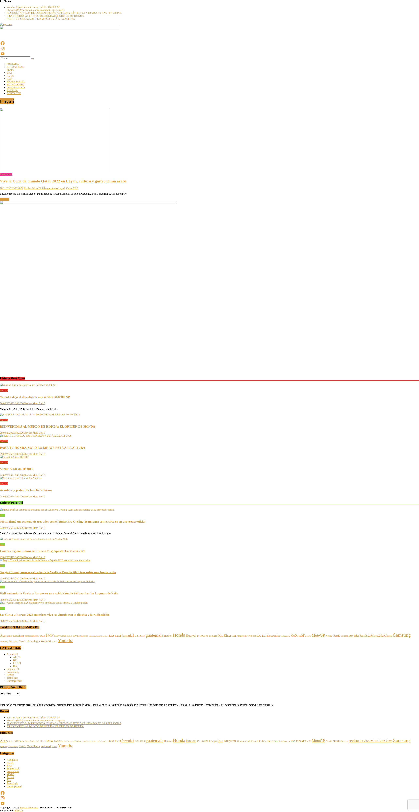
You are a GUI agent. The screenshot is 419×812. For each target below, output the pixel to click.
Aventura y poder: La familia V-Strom (26, 490)
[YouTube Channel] (209, 53)
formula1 (127, 635)
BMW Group (60, 636)
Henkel (168, 635)
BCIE (42, 635)
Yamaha (65, 640)
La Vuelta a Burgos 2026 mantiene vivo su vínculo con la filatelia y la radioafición (55, 614)
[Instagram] (209, 48)
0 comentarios (50, 188)
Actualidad (12, 654)
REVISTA (12, 90)
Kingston (230, 635)
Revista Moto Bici (33, 188)
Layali (61, 188)
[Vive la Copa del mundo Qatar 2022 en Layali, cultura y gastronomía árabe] (54, 171)
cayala (76, 635)
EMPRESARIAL (16, 81)
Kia (220, 635)
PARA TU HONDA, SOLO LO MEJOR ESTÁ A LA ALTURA (41, 18)
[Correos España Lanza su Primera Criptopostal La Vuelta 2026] (34, 539)
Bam (21, 635)
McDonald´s (285, 636)
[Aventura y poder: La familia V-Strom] (21, 478)
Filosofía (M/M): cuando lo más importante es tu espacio (36, 10)
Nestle (329, 635)
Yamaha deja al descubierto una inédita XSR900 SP (33, 7)
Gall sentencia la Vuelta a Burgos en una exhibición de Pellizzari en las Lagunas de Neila (59, 593)
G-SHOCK (140, 636)
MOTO (10, 69)
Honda (179, 635)
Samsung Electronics (9, 641)
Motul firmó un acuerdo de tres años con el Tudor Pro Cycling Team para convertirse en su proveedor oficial (72, 521)
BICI (9, 72)
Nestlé (336, 635)
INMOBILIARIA (16, 87)
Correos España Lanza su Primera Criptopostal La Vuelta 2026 (42, 551)
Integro (213, 635)
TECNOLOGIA (15, 84)
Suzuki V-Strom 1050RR (17, 469)
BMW (50, 635)
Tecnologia (33, 641)
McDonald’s (298, 635)
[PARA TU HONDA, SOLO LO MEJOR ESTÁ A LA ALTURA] (35, 435)
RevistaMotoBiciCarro (375, 635)
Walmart (46, 641)
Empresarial (6, 174)
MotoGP (318, 635)
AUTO (10, 75)
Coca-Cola (104, 636)
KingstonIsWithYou (247, 635)
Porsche (344, 635)
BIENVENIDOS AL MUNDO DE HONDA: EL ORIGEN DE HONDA (45, 15)
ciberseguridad (94, 636)
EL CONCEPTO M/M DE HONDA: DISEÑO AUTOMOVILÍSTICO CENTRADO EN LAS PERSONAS (64, 12)
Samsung (402, 635)
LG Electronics (271, 635)
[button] (2, 367)
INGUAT (204, 636)
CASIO (69, 636)
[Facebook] (209, 43)
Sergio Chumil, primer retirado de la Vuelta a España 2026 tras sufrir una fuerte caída (58, 572)
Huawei (191, 635)
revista (354, 635)
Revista (10, 674)
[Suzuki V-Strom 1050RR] (14, 457)
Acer (3, 635)
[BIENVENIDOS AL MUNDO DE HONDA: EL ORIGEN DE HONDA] (40, 414)
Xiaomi (54, 641)
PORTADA (13, 63)
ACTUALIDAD (15, 66)
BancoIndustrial (32, 636)
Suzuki (22, 641)
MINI (309, 636)
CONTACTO (14, 93)
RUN (9, 78)
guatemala (154, 635)
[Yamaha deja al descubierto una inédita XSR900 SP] (28, 385)
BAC (15, 635)
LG (259, 635)
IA (198, 636)
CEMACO (84, 636)
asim (9, 635)
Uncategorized (14, 680)
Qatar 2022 (72, 188)
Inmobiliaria (13, 672)
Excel (118, 635)
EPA (111, 635)
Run (15, 666)
